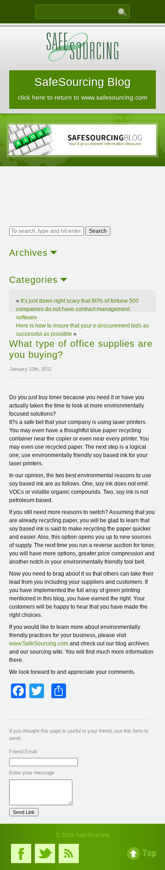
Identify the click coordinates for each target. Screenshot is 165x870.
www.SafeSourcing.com (38, 643)
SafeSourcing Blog (83, 88)
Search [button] (98, 231)
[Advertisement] (82, 197)
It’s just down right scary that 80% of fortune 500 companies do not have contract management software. (77, 309)
